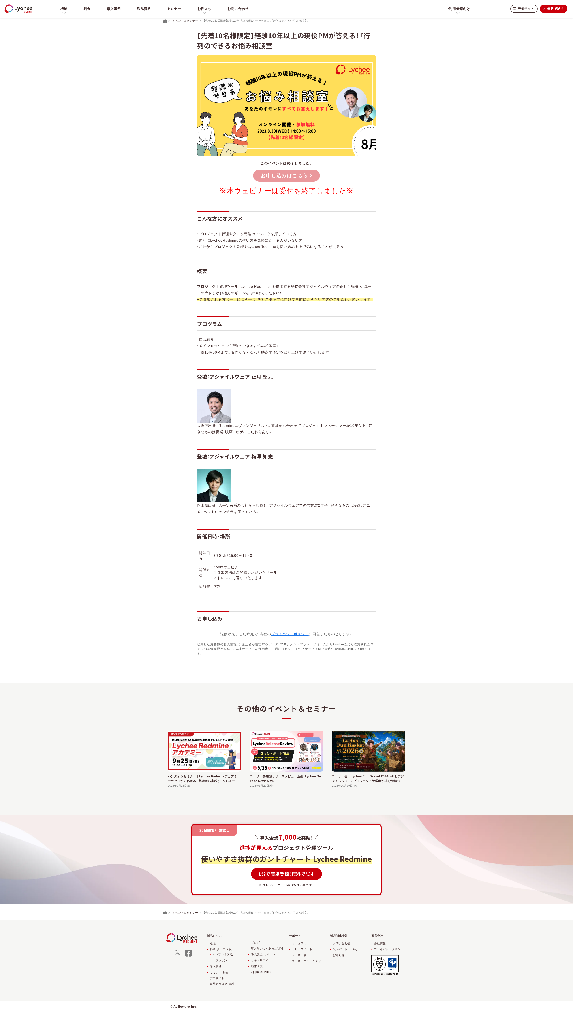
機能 (213, 943)
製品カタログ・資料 (222, 984)
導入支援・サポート (263, 954)
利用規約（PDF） (261, 972)
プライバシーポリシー (290, 634)
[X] (177, 954)
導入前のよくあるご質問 (267, 948)
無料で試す (555, 8)
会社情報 (380, 943)
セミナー (174, 9)
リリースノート (302, 949)
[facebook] (188, 956)
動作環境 (257, 966)
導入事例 (114, 9)
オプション (219, 960)
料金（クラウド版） (221, 949)
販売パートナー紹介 (346, 949)
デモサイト (526, 8)
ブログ (255, 942)
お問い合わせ (238, 9)
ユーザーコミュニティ (306, 961)
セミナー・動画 (219, 972)
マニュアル (299, 943)
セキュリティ (259, 960)
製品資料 (144, 9)
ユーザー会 (299, 955)
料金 (87, 9)
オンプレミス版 (222, 954)
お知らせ (338, 955)
